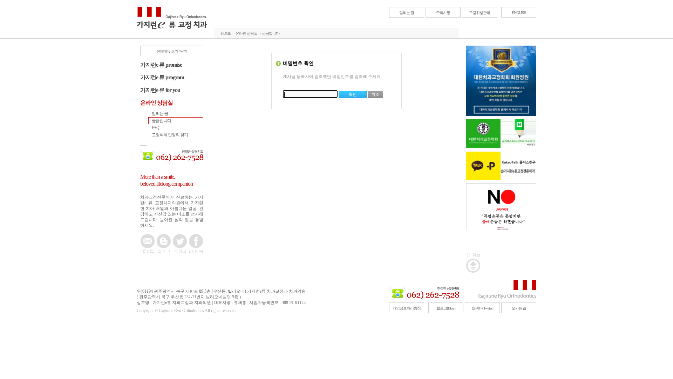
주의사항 (443, 13)
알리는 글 (406, 13)
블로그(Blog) (445, 308)
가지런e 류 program (162, 77)
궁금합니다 (161, 120)
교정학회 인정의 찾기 (170, 134)
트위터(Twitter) (482, 308)
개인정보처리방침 (407, 308)
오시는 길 (518, 308)
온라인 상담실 (156, 103)
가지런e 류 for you (160, 90)
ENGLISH (519, 13)
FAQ (155, 127)
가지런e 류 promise (161, 65)
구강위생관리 (479, 13)
